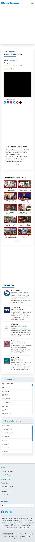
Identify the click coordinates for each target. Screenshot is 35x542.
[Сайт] (5, 102)
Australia (8, 413)
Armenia (7, 406)
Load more (17, 241)
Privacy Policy (5, 491)
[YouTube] (17, 102)
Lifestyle (6, 444)
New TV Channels (7, 475)
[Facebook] (8, 102)
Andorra (7, 395)
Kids (5, 440)
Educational (8, 429)
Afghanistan (9, 383)
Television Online (7, 471)
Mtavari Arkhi (15, 341)
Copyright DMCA (7, 486)
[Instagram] (11, 102)
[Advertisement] (17, 25)
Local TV (6, 448)
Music (5, 451)
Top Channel (15, 307)
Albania (7, 387)
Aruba (7, 410)
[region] (17, 399)
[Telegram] (14, 102)
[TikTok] (20, 102)
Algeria (7, 391)
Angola (7, 398)
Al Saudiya (14, 324)
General (6, 436)
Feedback (4, 495)
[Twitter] (6, 512)
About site (4, 483)
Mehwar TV (15, 358)
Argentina (8, 402)
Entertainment (8, 433)
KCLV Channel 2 (16, 290)
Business (7, 425)
